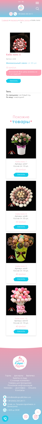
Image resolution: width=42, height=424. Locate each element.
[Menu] (33, 3)
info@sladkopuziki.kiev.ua (19, 397)
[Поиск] (37, 8)
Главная (5, 20)
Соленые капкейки (20, 380)
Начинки (8, 388)
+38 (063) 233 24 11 (25, 14)
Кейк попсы (25, 20)
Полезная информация (20, 385)
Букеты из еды (20, 378)
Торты (8, 375)
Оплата (32, 388)
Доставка (20, 388)
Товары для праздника (19, 383)
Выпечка (30, 375)
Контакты (19, 390)
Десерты (14, 20)
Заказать (14, 81)
